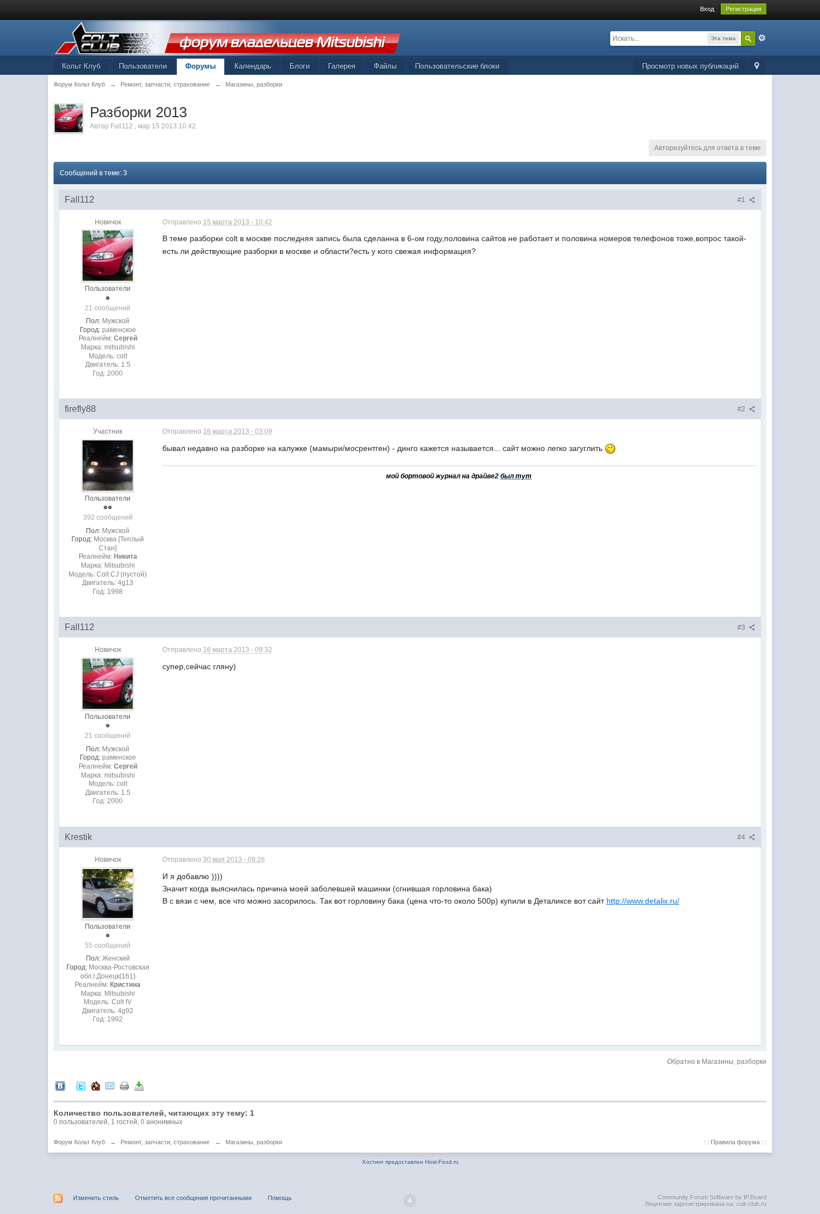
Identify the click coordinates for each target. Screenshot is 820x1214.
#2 (742, 409)
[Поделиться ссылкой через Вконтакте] (60, 1085)
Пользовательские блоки (457, 66)
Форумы (200, 66)
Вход (707, 9)
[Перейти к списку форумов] (228, 37)
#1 (742, 200)
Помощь (280, 1197)
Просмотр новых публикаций (690, 66)
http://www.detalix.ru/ (642, 900)
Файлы (385, 66)
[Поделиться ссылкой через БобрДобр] (95, 1085)
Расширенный (762, 37)
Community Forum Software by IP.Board (712, 1197)
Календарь (252, 66)
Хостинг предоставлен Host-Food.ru (410, 1162)
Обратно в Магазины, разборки (716, 1062)
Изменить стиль (96, 1197)
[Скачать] (138, 1085)
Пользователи (143, 66)
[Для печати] (124, 1085)
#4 (742, 837)
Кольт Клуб (81, 66)
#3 (742, 627)
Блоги (300, 66)
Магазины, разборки (253, 1142)
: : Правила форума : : (735, 1142)
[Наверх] (410, 1200)
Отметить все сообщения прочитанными (193, 1197)
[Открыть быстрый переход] (757, 67)
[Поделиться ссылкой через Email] (109, 1085)
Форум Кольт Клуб (79, 1142)
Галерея (341, 66)
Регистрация (743, 9)
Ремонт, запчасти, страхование (165, 1142)
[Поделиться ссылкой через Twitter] (80, 1085)
